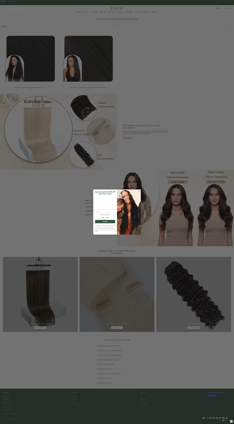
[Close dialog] (139, 191)
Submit (105, 221)
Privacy (96, 231)
